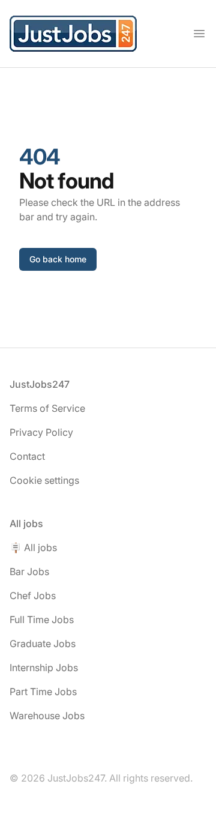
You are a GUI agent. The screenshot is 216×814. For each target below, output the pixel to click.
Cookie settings (44, 480)
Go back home (57, 259)
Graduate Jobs (43, 644)
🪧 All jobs (33, 547)
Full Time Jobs (42, 620)
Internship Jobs (44, 668)
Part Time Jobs (43, 692)
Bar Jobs (29, 571)
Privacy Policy (41, 432)
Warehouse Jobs (47, 716)
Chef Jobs (33, 595)
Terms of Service (47, 408)
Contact (27, 456)
